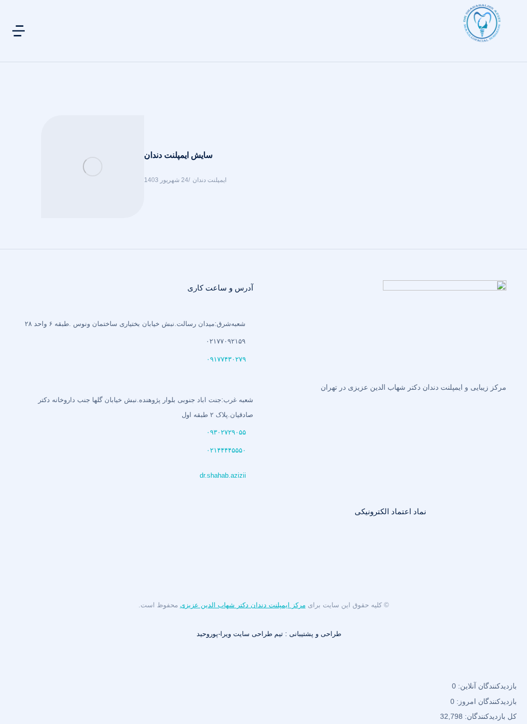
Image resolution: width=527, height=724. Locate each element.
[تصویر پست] (92, 166)
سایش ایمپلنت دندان (178, 155)
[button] (18, 30)
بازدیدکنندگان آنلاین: (486, 686)
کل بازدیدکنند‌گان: (490, 716)
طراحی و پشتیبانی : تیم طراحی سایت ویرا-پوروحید (269, 634)
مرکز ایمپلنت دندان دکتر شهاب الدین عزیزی (243, 605)
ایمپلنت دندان (209, 180)
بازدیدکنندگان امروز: (485, 701)
